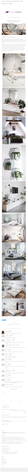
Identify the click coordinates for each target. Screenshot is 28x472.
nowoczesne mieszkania (11, 324)
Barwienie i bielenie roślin (7, 449)
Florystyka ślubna (4, 463)
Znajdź (25, 412)
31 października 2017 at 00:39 (8, 350)
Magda (18, 22)
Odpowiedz (11, 335)
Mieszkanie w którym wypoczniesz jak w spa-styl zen (18, 410)
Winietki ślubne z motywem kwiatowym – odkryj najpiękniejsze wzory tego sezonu (11, 437)
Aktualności (10, 17)
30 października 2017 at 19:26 (8, 336)
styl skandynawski (17, 324)
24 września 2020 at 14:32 (7, 385)
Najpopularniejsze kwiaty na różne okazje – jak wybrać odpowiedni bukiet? (10, 438)
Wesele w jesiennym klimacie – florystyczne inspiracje (9, 409)
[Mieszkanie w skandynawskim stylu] (14, 29)
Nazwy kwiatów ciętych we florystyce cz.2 (12, 453)
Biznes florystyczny (5, 3)
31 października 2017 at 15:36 (7, 380)
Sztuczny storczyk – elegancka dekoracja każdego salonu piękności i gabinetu (10, 443)
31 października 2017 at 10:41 (7, 354)
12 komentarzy (14, 322)
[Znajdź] (25, 6)
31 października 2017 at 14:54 (7, 371)
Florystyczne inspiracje (15, 17)
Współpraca (10, 3)
